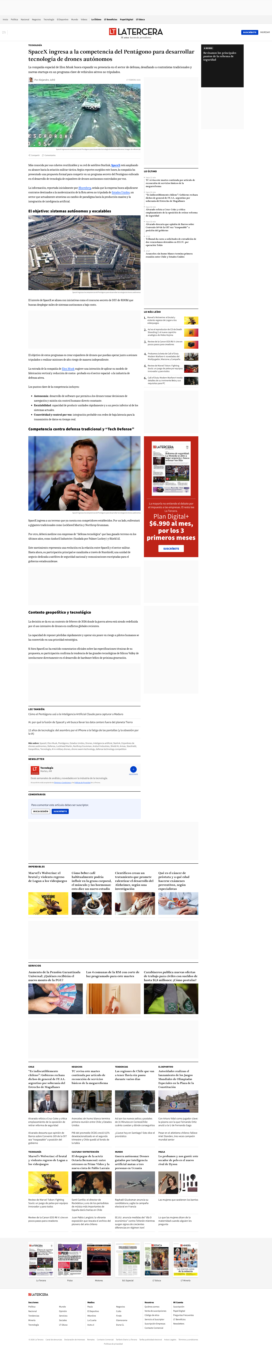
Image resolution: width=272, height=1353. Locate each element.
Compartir (35, 155)
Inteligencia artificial (102, 743)
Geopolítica (33, 749)
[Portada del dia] (171, 494)
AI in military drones (61, 749)
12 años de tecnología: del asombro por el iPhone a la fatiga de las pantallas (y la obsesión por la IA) (83, 731)
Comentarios (50, 155)
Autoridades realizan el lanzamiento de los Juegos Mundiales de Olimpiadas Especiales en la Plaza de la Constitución (176, 1079)
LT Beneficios (110, 19)
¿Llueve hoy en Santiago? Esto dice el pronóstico (135, 1134)
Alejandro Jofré (47, 79)
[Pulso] (70, 1276)
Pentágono (63, 743)
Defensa (51, 746)
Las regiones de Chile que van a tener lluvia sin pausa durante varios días (134, 1075)
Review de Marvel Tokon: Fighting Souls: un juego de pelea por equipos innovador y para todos (165, 368)
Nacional (25, 19)
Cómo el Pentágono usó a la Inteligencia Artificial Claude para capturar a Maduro (75, 714)
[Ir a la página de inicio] (136, 32)
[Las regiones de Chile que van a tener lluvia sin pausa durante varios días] (135, 1101)
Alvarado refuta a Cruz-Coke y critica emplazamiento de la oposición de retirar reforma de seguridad (171, 213)
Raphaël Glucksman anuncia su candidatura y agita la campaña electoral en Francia (131, 1203)
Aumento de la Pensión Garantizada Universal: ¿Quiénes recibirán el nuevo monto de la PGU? (54, 976)
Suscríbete (61, 811)
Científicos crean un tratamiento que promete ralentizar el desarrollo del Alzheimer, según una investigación (134, 881)
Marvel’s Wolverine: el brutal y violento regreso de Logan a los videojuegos (162, 320)
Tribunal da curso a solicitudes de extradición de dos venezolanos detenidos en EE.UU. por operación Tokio (171, 242)
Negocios (36, 19)
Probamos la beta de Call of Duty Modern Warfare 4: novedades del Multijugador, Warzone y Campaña (164, 356)
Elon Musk (68, 368)
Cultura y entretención (85, 1151)
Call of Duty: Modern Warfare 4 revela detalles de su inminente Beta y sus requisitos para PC (165, 380)
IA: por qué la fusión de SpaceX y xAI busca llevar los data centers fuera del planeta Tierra (80, 722)
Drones (88, 743)
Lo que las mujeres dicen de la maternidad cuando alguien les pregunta (175, 1221)
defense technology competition (111, 749)
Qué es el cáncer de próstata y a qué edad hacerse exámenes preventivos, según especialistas (173, 881)
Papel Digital (126, 19)
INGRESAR (265, 32)
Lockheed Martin (64, 746)
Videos (84, 19)
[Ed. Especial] (128, 1276)
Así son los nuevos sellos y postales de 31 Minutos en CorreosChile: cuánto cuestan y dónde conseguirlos (135, 1122)
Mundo (74, 19)
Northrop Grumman (82, 746)
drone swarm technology (83, 749)
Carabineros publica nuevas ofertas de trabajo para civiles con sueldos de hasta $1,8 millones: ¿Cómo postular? (170, 976)
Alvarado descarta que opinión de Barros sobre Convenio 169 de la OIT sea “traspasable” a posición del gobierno (170, 227)
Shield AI (114, 746)
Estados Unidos (121, 192)
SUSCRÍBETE (171, 548)
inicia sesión (40, 811)
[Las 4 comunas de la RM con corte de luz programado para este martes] (113, 999)
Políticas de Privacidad (83, 782)
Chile (31, 1066)
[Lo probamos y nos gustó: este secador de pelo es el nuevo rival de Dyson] (178, 1182)
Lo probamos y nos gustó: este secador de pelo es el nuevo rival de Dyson (178, 1160)
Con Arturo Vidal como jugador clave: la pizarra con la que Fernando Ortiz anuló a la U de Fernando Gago (178, 1122)
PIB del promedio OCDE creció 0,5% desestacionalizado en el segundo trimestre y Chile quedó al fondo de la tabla (91, 1138)
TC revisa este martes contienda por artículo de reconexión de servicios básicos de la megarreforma (170, 183)
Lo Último (96, 19)
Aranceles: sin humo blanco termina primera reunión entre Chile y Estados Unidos (169, 255)
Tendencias (121, 1066)
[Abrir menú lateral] (5, 32)
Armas (123, 746)
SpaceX (43, 743)
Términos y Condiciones (62, 782)
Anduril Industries (101, 746)
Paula (161, 1151)
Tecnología (49, 19)
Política (14, 19)
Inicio (5, 19)
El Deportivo (62, 19)
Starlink (116, 743)
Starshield (131, 746)
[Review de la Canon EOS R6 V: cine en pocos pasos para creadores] (191, 345)
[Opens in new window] (99, 1276)
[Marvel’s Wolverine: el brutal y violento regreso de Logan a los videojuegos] (191, 320)
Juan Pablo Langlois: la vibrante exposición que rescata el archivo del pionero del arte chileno (91, 1221)
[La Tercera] (41, 1276)
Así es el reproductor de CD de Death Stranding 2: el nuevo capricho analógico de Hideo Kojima (165, 332)
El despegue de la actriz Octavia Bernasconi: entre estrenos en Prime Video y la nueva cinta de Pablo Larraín (91, 1162)
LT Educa (140, 19)
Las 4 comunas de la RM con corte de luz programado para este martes (112, 974)
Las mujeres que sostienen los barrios (178, 1199)
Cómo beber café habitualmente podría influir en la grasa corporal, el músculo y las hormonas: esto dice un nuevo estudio (92, 881)
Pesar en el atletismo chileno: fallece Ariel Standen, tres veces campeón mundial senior (177, 1136)
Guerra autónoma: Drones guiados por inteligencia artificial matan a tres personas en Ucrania (132, 1162)
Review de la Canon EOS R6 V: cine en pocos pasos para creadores (165, 343)
